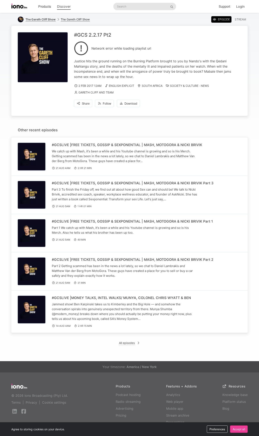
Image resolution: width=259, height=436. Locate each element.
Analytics (173, 395)
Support (224, 6)
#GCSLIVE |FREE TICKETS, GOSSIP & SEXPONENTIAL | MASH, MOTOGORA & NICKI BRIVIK (127, 145)
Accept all (239, 429)
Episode (224, 19)
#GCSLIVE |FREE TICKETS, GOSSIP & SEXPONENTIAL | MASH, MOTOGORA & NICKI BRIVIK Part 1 (132, 221)
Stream (240, 19)
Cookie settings (54, 402)
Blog (225, 408)
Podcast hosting (128, 395)
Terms (16, 402)
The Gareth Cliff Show (75, 19)
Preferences (217, 429)
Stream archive (177, 415)
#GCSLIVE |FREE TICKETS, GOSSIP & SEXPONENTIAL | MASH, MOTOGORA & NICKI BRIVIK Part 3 (132, 183)
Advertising (124, 408)
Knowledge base (235, 395)
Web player (174, 402)
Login (240, 6)
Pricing (121, 415)
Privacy (31, 402)
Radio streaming (128, 402)
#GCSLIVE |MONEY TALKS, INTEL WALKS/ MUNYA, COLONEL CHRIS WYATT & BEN (121, 298)
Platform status (234, 402)
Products (44, 6)
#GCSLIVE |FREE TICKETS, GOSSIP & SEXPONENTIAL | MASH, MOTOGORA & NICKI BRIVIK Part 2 (132, 260)
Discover (64, 6)
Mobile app (174, 408)
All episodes (127, 343)
